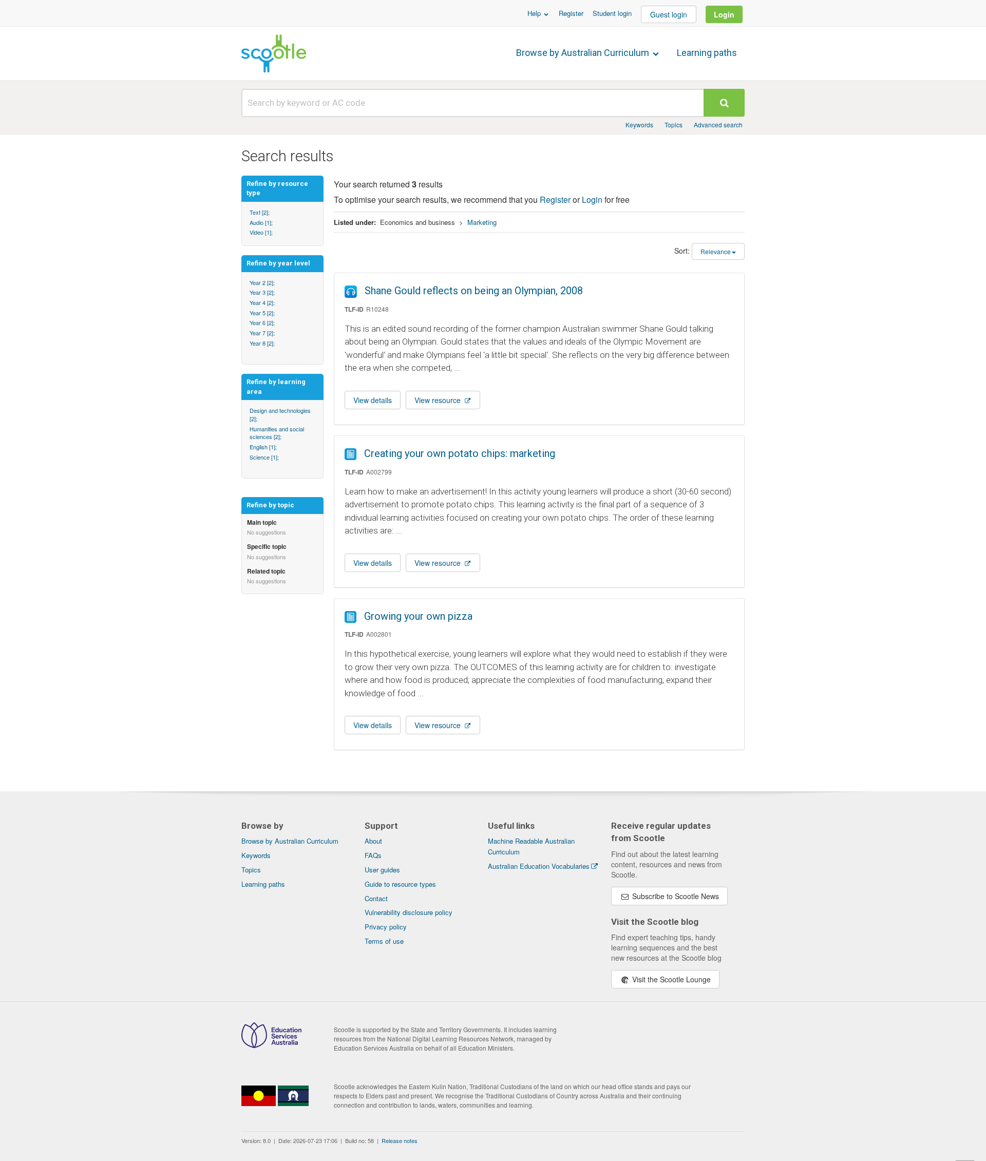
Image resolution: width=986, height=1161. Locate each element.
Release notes (400, 1140)
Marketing (482, 222)
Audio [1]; (261, 222)
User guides (382, 869)
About (373, 841)
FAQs (373, 855)
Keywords (639, 124)
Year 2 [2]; (262, 282)
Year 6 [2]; (262, 322)
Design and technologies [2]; (280, 414)
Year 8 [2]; (262, 343)
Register (571, 13)
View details (372, 400)
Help (535, 13)
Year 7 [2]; (262, 333)
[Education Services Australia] (271, 1045)
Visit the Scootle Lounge (670, 979)
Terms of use (384, 941)
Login (724, 14)
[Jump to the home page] (273, 53)
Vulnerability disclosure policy (408, 912)
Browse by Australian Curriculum (583, 52)
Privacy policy (386, 926)
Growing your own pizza (418, 616)
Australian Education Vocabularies (539, 866)
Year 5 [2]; (262, 313)
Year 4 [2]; (262, 302)
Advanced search (718, 124)
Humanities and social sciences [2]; (277, 433)
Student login (612, 13)
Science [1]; (264, 457)
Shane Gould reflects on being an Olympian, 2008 (474, 290)
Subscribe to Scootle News (674, 896)
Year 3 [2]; (262, 292)
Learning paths (707, 52)
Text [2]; (260, 212)
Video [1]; (261, 232)
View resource (438, 400)
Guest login (668, 14)
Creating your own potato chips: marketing (459, 453)
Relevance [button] (715, 251)
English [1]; (263, 447)
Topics (673, 124)
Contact (376, 898)
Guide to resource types (400, 884)
